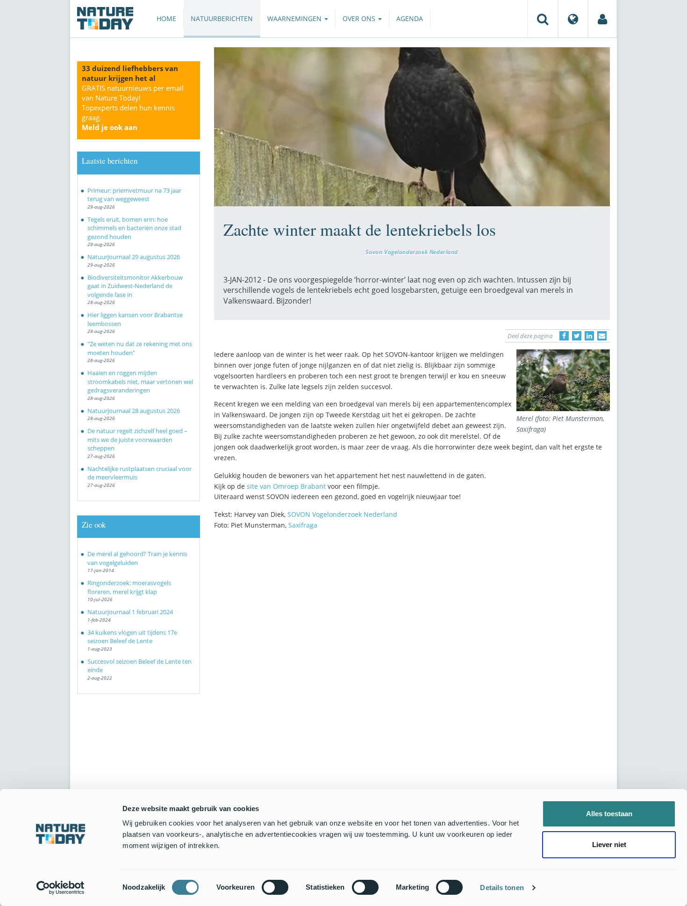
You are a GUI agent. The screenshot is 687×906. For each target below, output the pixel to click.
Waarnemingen (295, 18)
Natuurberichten (222, 18)
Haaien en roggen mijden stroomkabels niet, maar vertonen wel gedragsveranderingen (140, 381)
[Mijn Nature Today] (602, 18)
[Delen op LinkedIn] (589, 336)
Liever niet (609, 844)
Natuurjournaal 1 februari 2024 (130, 612)
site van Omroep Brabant (286, 486)
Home (166, 18)
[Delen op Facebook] (564, 336)
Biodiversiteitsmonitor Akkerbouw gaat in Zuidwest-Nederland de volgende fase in (135, 286)
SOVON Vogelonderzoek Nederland (342, 514)
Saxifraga (302, 525)
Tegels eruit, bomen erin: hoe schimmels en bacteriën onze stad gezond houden (134, 228)
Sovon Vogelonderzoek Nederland (411, 251)
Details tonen (501, 888)
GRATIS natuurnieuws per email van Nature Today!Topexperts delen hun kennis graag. (133, 107)
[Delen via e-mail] (602, 336)
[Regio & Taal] (573, 18)
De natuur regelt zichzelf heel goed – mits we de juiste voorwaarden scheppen (137, 439)
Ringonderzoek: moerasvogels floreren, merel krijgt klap (129, 587)
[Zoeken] (542, 18)
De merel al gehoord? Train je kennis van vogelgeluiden (137, 558)
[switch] (275, 887)
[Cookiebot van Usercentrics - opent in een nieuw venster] (60, 888)
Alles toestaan (609, 814)
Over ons (360, 18)
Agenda (409, 18)
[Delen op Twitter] (576, 336)
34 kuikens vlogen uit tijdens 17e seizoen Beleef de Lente (132, 636)
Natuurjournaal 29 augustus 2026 (133, 257)
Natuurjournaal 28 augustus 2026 (133, 410)
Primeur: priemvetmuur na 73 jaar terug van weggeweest (134, 194)
